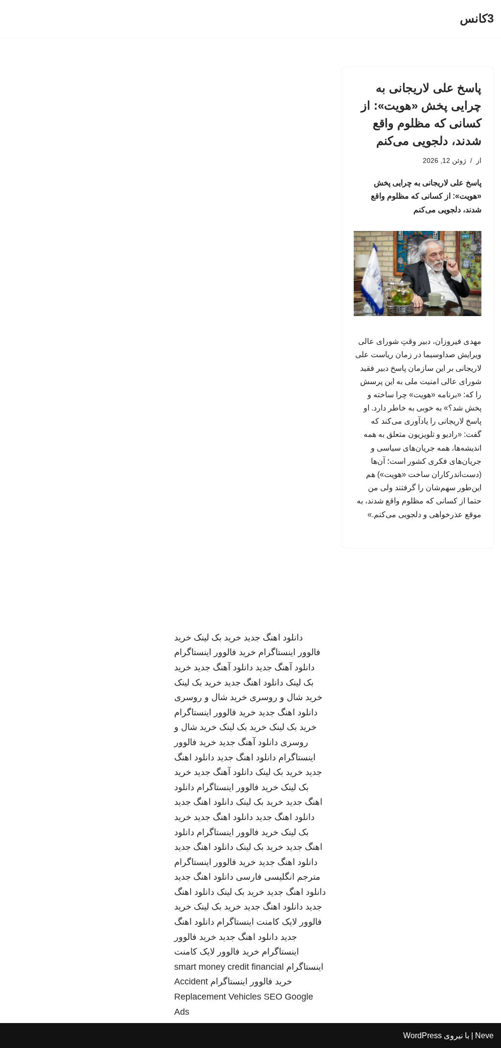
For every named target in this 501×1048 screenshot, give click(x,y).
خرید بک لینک (217, 637)
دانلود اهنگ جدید (273, 637)
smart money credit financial (229, 967)
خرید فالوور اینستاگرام (215, 652)
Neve (484, 1035)
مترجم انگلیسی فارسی (278, 877)
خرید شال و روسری (286, 697)
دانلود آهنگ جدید (285, 667)
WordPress (422, 1035)
